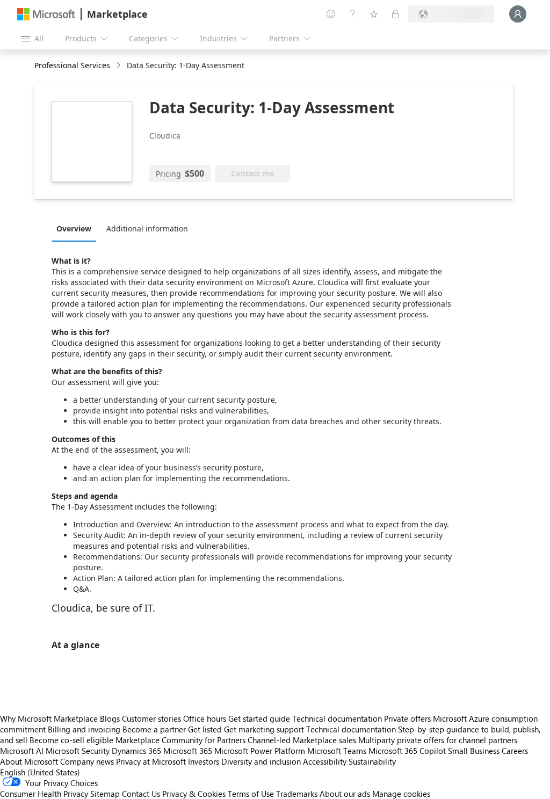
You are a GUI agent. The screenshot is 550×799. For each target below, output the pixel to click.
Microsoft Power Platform (259, 750)
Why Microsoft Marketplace (49, 718)
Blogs (110, 718)
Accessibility (324, 761)
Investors (203, 761)
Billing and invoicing (84, 729)
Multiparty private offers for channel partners (437, 740)
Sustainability (372, 761)
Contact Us (141, 793)
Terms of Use (251, 793)
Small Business (474, 750)
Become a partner (154, 729)
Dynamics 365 (136, 750)
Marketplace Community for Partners (180, 740)
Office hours (204, 718)
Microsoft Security (78, 750)
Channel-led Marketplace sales (302, 740)
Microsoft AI (22, 750)
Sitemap (105, 793)
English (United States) (40, 772)
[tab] (77, 228)
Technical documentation (337, 718)
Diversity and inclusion (261, 761)
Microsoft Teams (336, 750)
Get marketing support (264, 729)
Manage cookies (401, 793)
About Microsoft (29, 761)
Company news (87, 761)
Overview (73, 228)
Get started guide (259, 718)
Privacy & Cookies (194, 793)
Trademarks (296, 793)
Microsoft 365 (187, 750)
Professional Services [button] (72, 65)
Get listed (205, 729)
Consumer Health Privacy (44, 793)
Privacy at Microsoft (151, 761)
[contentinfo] (119, 66)
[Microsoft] (46, 14)
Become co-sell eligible (71, 740)
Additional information (147, 228)
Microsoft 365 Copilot (407, 750)
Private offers (407, 718)
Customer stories (151, 718)
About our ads (345, 793)
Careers (515, 750)
